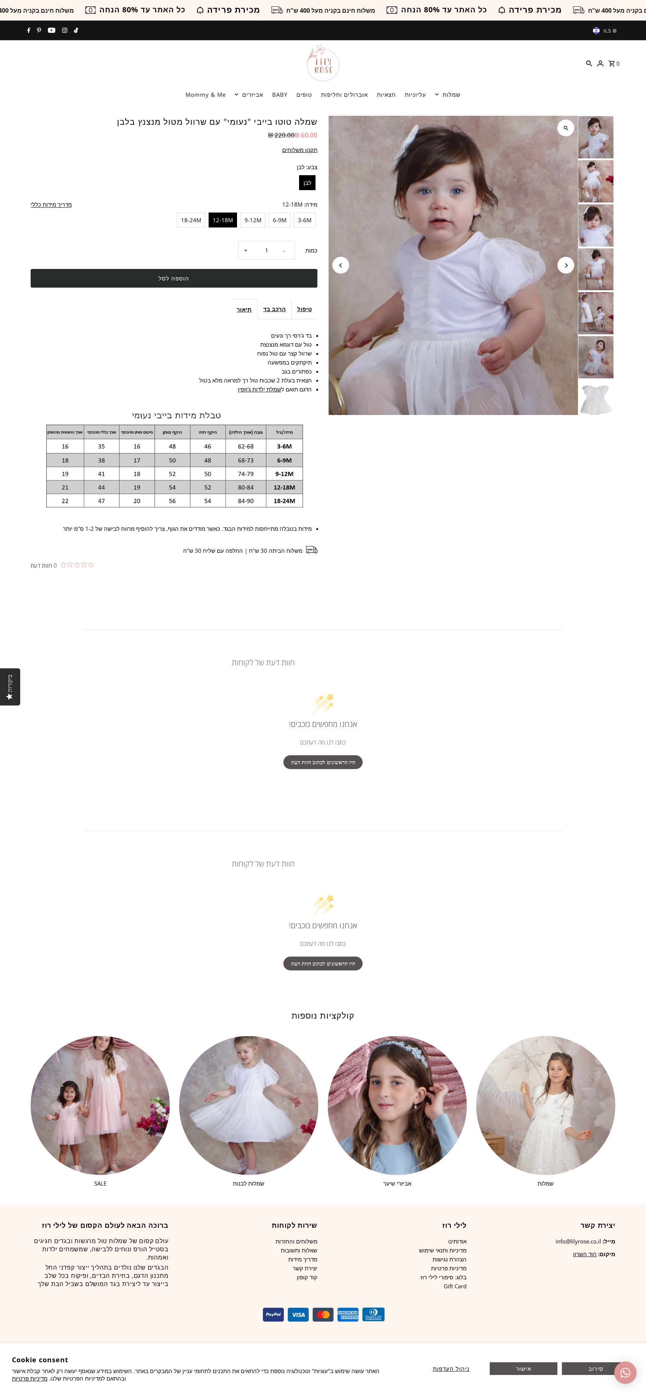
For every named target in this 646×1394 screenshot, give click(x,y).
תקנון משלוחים (299, 150)
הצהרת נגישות (450, 1259)
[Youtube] (50, 30)
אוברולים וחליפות (344, 94)
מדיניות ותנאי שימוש (443, 1250)
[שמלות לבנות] (248, 1105)
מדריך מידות (302, 1259)
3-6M (304, 220)
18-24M (191, 220)
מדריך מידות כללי (51, 205)
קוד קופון (307, 1277)
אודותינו (457, 1241)
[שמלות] (545, 1105)
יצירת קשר (305, 1268)
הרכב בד (274, 309)
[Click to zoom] (565, 128)
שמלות (452, 94)
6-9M (279, 220)
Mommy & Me (205, 94)
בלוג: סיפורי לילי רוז (444, 1277)
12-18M (223, 220)
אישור (523, 1368)
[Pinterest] (38, 30)
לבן (307, 182)
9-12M (252, 220)
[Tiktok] (75, 30)
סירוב (595, 1368)
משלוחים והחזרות (296, 1241)
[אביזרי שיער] (397, 1105)
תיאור (244, 309)
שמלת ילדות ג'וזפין (259, 389)
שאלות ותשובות (299, 1250)
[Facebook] (27, 30)
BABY (279, 94)
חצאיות (386, 94)
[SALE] (100, 1105)
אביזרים (252, 94)
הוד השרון (585, 1254)
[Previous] (340, 265)
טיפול (304, 309)
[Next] (565, 265)
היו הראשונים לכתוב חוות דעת (323, 762)
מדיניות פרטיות (29, 1378)
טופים (304, 94)
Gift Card (455, 1286)
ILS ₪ (610, 30)
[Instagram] (63, 30)
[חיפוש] (589, 63)
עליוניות (415, 94)
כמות (311, 250)
